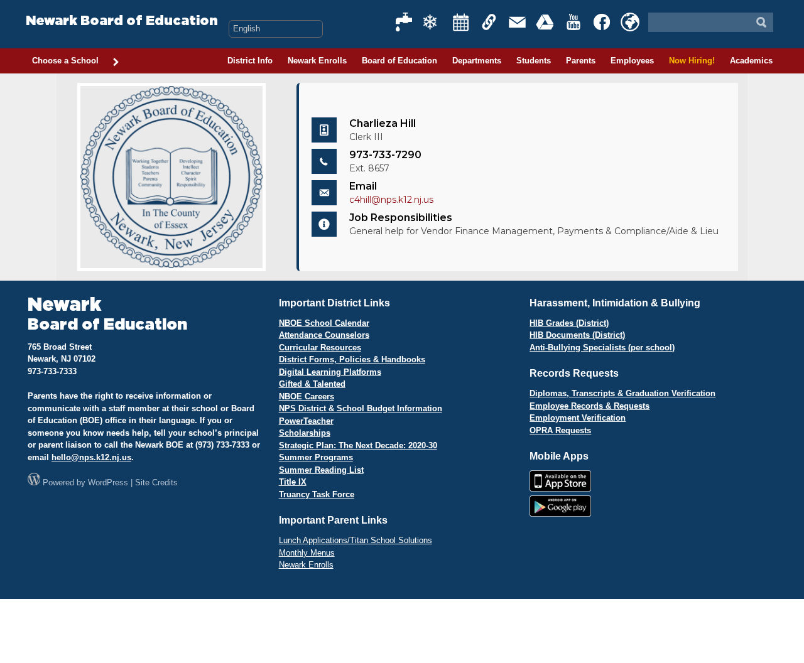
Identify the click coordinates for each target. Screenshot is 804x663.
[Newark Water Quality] (404, 22)
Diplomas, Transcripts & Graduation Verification (622, 393)
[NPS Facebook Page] (602, 22)
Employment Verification (578, 418)
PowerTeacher (306, 421)
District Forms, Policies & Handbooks (352, 359)
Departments (476, 60)
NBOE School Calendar (324, 323)
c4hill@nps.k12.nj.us (391, 199)
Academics (751, 60)
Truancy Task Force (316, 494)
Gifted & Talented (312, 384)
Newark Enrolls (317, 60)
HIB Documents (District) (577, 335)
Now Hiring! (692, 60)
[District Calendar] (461, 22)
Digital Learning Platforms (330, 372)
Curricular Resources (320, 347)
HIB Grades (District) (569, 323)
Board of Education (399, 60)
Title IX (293, 482)
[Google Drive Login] (546, 22)
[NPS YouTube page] (574, 22)
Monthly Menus (307, 553)
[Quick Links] (489, 22)
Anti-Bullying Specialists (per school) (602, 347)
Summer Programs (316, 457)
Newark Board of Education (122, 21)
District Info (250, 60)
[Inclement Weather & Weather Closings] (433, 22)
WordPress (108, 482)
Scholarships (304, 433)
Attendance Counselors (324, 335)
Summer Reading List (321, 470)
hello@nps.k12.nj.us (91, 457)
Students (533, 60)
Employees (632, 60)
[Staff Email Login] (518, 22)
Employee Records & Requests (589, 406)
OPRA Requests (560, 430)
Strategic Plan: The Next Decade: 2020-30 (358, 445)
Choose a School (65, 60)
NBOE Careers (306, 396)
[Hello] (630, 22)
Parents (580, 60)
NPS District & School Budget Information (360, 408)
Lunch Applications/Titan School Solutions (355, 540)
